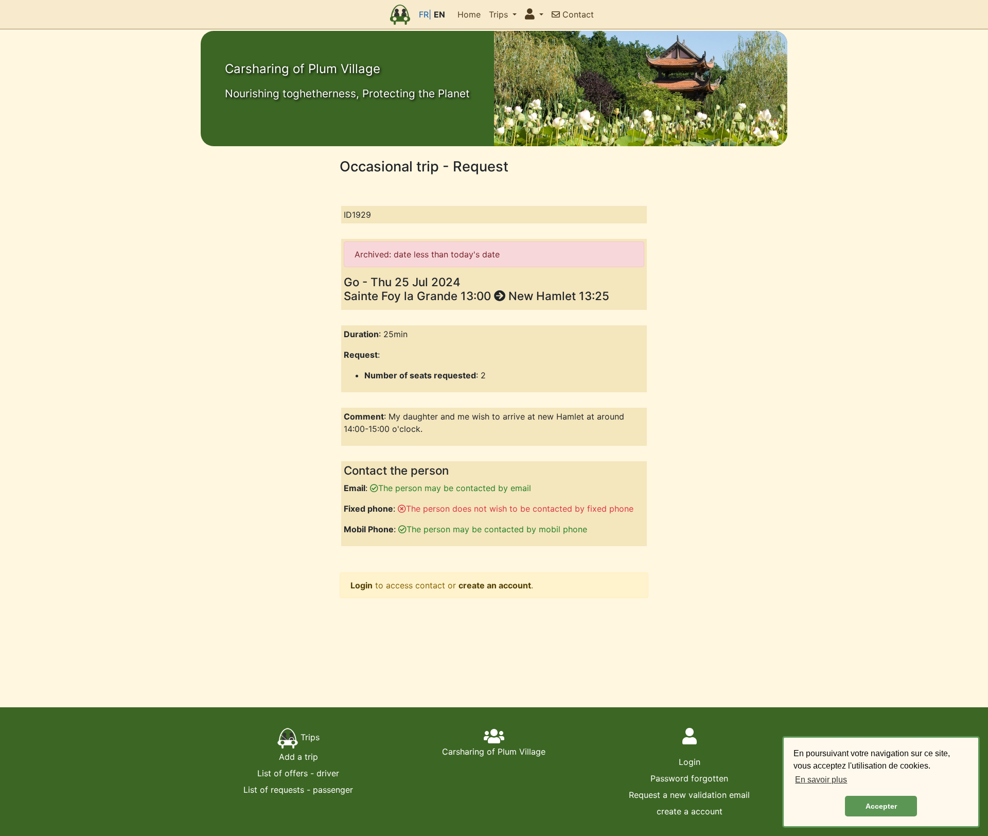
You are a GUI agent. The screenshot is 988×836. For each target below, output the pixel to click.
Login (361, 585)
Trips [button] (499, 14)
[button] (534, 14)
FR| (425, 14)
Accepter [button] (881, 806)
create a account (689, 811)
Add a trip (298, 757)
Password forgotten (689, 778)
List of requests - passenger (298, 790)
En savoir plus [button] (821, 779)
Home (469, 14)
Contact (577, 14)
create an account (494, 585)
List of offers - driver (298, 773)
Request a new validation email (689, 795)
